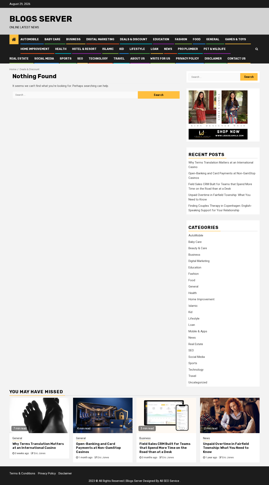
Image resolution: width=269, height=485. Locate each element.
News (168, 49)
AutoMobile (29, 39)
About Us (137, 58)
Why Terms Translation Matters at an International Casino (38, 446)
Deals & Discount (133, 39)
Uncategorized (197, 382)
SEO (80, 58)
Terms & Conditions (22, 473)
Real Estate (19, 58)
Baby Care (52, 39)
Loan (154, 49)
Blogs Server (40, 19)
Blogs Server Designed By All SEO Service (152, 481)
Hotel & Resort (84, 49)
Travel (119, 58)
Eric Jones (39, 453)
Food (196, 39)
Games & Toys (235, 39)
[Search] (256, 49)
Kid (121, 49)
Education (161, 39)
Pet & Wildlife (215, 49)
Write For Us (160, 58)
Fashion (181, 39)
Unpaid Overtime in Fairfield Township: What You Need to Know (226, 448)
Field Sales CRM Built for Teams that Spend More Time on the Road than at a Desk (164, 448)
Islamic (108, 49)
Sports (65, 58)
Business (73, 39)
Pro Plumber (188, 49)
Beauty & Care (197, 248)
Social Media (44, 58)
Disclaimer (213, 58)
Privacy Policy (187, 58)
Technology (98, 58)
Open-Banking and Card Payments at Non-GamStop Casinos (98, 448)
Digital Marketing (100, 39)
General (212, 39)
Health (60, 49)
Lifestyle (137, 49)
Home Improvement (34, 49)
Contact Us (236, 58)
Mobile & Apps (197, 331)
